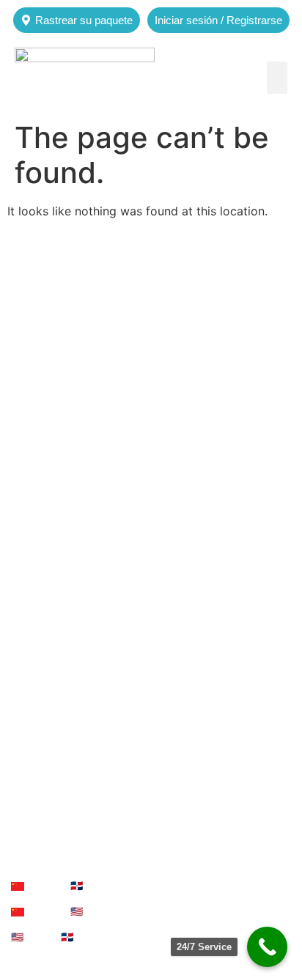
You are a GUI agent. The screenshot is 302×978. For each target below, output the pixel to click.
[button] (277, 78)
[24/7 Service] (267, 947)
